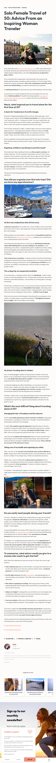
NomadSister (30, 575)
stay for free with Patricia (25, 237)
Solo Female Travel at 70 (13, 629)
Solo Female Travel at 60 (13, 625)
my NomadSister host (22, 532)
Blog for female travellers (14, 7)
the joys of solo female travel (27, 68)
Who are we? (7, 662)
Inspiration (24, 7)
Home (5, 7)
